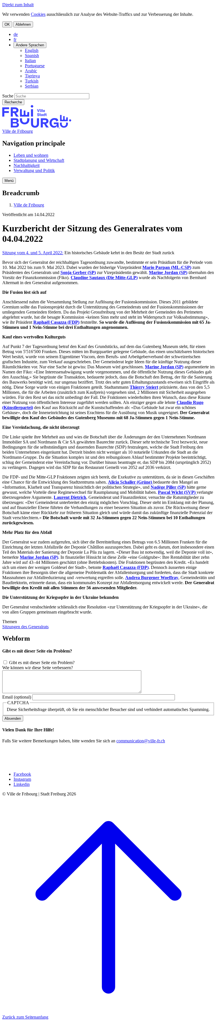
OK (7, 24)
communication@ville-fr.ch (140, 740)
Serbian (31, 86)
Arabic (31, 70)
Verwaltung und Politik (34, 170)
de (16, 34)
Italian (30, 60)
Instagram (22, 779)
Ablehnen (23, 24)
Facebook (22, 774)
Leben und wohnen (31, 155)
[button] (9, 181)
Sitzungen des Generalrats (25, 626)
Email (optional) (16, 697)
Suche (7, 95)
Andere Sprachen (30, 45)
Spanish (32, 55)
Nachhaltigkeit (27, 165)
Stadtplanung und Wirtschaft (39, 160)
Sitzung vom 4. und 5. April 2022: (32, 252)
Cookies (38, 14)
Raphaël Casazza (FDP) (56, 322)
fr (15, 39)
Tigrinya (32, 75)
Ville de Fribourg (17, 131)
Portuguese (35, 65)
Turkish (31, 81)
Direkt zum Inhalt (18, 4)
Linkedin (22, 784)
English (31, 50)
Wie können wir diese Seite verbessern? (37, 667)
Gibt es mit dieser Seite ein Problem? (42, 662)
